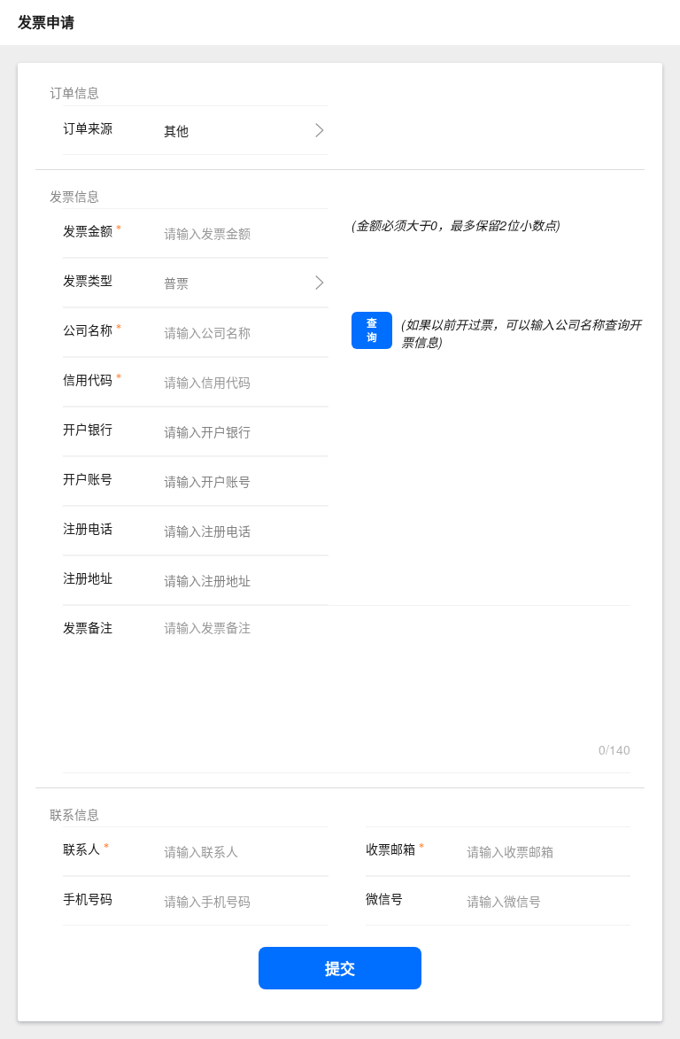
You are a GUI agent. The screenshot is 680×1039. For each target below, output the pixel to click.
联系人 (81, 849)
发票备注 (87, 627)
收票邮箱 (390, 849)
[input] (234, 233)
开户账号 (87, 478)
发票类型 (87, 280)
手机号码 (87, 898)
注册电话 (87, 528)
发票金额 (87, 230)
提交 (340, 968)
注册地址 (87, 578)
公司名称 (87, 330)
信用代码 (87, 379)
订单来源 (87, 128)
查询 (372, 330)
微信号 (384, 898)
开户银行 (87, 429)
